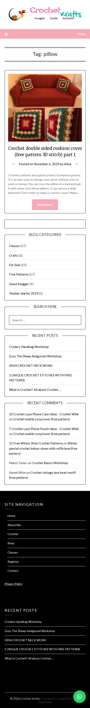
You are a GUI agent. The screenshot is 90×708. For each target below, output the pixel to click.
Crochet (13, 534)
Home (11, 515)
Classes (14, 246)
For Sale (14, 265)
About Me (14, 525)
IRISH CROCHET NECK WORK (30, 365)
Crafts (13, 255)
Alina (67, 164)
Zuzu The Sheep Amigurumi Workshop (35, 356)
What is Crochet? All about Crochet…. (35, 389)
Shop (11, 543)
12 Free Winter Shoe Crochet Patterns (36, 443)
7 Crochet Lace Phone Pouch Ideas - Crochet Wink (44, 429)
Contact (13, 570)
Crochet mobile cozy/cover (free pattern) (41, 419)
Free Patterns (18, 274)
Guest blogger (19, 284)
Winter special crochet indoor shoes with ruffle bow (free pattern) (43, 448)
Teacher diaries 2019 (23, 293)
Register (13, 561)
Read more (45, 204)
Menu (81, 34)
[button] (79, 696)
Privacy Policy (13, 584)
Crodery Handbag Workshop (29, 347)
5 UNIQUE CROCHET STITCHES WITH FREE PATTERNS (42, 649)
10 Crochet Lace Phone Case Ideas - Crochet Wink (44, 414)
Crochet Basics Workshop (50, 463)
